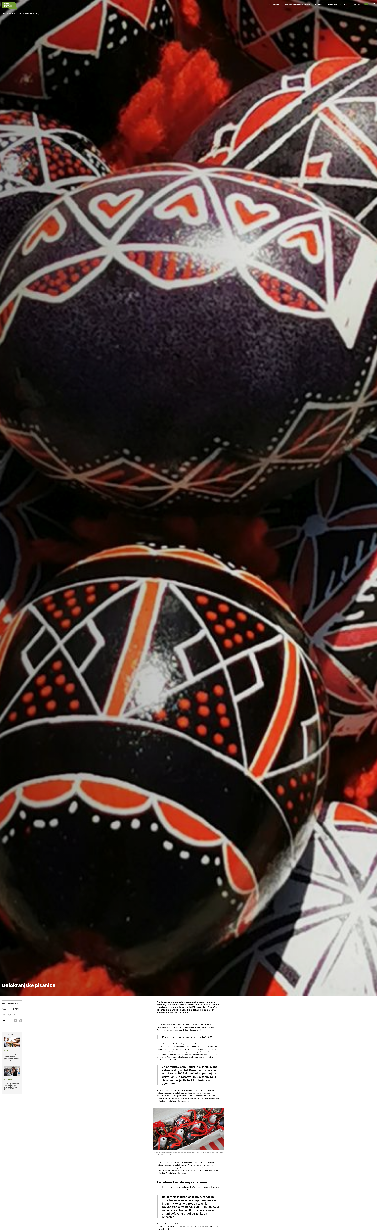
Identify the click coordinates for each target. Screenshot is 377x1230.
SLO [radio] (366, 4)
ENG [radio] (370, 4)
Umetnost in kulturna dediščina (298, 4)
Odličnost (344, 4)
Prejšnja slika (156, 1130)
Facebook (15, 1020)
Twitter (20, 1020)
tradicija (36, 14)
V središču (356, 4)
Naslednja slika (221, 1130)
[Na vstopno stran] (9, 6)
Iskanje (374, 4)
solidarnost (8, 1079)
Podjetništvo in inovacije (326, 4)
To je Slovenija (274, 4)
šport (6, 1050)
